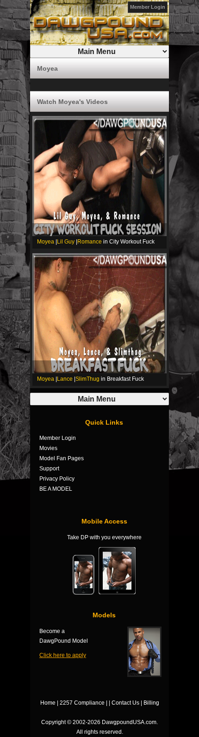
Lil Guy (66, 241)
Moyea (45, 241)
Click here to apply (62, 655)
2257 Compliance (82, 703)
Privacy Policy (57, 478)
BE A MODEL (55, 489)
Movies (48, 448)
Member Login (147, 7)
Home (48, 703)
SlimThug (87, 379)
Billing (151, 703)
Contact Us (125, 703)
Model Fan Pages (61, 458)
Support (49, 468)
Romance (89, 241)
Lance (65, 379)
